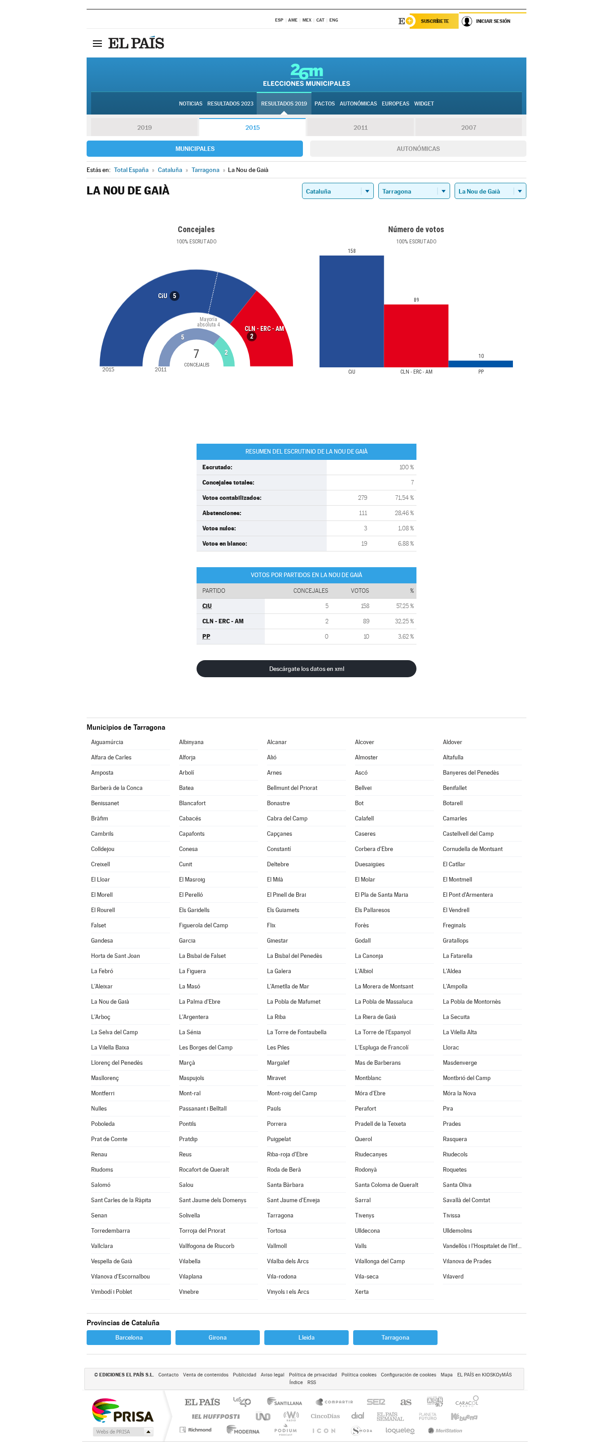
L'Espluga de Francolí (381, 1047)
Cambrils (102, 833)
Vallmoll (277, 1246)
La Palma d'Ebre (199, 1001)
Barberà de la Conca (117, 788)
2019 (144, 127)
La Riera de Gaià (375, 1017)
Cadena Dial (358, 1416)
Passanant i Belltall (203, 1108)
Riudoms (102, 1169)
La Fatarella (458, 956)
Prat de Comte (109, 1139)
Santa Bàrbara (285, 1185)
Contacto (168, 1375)
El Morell (102, 894)
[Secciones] (97, 43)
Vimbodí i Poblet (111, 1291)
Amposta (102, 772)
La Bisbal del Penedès (294, 956)
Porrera (277, 1123)
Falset (98, 925)
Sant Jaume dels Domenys (212, 1200)
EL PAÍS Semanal (391, 1416)
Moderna (240, 1429)
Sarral (363, 1200)
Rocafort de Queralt (204, 1169)
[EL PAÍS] (137, 43)
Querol (363, 1139)
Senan (99, 1215)
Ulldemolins (457, 1230)
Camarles (455, 818)
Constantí (279, 849)
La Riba (276, 1017)
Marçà (187, 1062)
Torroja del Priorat (202, 1230)
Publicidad (244, 1375)
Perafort (365, 1108)
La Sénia (190, 1032)
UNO (264, 1416)
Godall (363, 940)
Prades (452, 1123)
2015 (252, 127)
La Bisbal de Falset (202, 956)
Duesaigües (370, 864)
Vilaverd (453, 1276)
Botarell (453, 803)
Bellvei (363, 788)
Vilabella (190, 1261)
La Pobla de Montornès (472, 1001)
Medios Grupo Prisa (122, 1431)
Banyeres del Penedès (471, 772)
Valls (361, 1246)
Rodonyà (366, 1169)
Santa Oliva (457, 1185)
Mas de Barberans (378, 1062)
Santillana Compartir (334, 1402)
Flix (271, 925)
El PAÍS (202, 1402)
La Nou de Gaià (110, 1001)
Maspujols (191, 1078)
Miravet (276, 1078)
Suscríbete (435, 21)
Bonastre (278, 803)
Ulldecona (367, 1230)
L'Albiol (364, 971)
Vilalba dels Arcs (288, 1261)
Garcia (187, 940)
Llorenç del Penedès (117, 1062)
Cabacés (190, 818)
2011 (361, 127)
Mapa (447, 1375)
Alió (271, 757)
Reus (185, 1154)
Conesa (188, 849)
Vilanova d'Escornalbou (120, 1276)
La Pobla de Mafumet (293, 1001)
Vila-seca (367, 1276)
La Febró (102, 971)
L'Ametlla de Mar (288, 986)
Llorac (451, 1047)
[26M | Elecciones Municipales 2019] (306, 74)
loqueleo (401, 1429)
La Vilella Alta (460, 1032)
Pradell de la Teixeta (380, 1123)
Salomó (100, 1185)
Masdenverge (460, 1062)
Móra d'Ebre (370, 1093)
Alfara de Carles (111, 757)
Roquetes (455, 1169)
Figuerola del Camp (203, 925)
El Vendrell (456, 910)
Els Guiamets (283, 910)
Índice (296, 1382)
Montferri (102, 1093)
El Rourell (103, 910)
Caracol (464, 1402)
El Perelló (191, 894)
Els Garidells (194, 910)
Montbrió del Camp (466, 1078)
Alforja (187, 757)
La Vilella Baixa (110, 1047)
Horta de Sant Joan (115, 956)
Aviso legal (273, 1375)
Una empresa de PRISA (122, 1410)
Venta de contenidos (205, 1375)
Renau (99, 1154)
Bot (359, 803)
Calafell (364, 818)
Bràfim (99, 818)
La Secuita (456, 1017)
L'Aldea (452, 971)
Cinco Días (324, 1416)
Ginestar (277, 940)
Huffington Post (214, 1416)
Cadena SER (373, 1402)
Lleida (306, 1337)
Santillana (287, 1402)
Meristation (444, 1429)
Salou (186, 1185)
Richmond (197, 1429)
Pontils (187, 1123)
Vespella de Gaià (111, 1261)
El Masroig (192, 879)
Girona (218, 1337)
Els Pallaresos (372, 910)
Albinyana (191, 742)
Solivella (189, 1215)
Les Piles (278, 1047)
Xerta (362, 1291)
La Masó (189, 986)
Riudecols (455, 1154)
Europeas (395, 104)
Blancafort (192, 803)
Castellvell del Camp (468, 833)
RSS (311, 1382)
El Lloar (100, 879)
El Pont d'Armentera (468, 894)
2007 (468, 127)
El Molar (365, 879)
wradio (289, 1416)
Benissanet (105, 803)
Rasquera (455, 1139)
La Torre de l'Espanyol (383, 1032)
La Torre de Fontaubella (297, 1032)
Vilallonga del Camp (380, 1261)
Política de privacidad (313, 1375)
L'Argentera (194, 1017)
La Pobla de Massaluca (384, 1001)
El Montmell (457, 879)
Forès (362, 925)
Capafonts (192, 833)
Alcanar (277, 742)
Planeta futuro (424, 1416)
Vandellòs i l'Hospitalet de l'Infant (482, 1246)
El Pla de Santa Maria (381, 894)
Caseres (365, 833)
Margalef (278, 1062)
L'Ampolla (455, 986)
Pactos (325, 104)
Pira (448, 1108)
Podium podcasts (285, 1429)
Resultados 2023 (230, 104)
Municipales (195, 148)
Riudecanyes (371, 1154)
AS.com (402, 1402)
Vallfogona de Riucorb (206, 1246)
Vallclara (102, 1246)
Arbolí (186, 772)
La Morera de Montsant (384, 986)
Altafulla (453, 757)
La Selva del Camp (114, 1032)
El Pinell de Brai (286, 894)
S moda (361, 1429)
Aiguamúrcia (107, 742)
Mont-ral (190, 1093)
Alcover (364, 742)
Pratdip (188, 1139)
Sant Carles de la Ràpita (121, 1200)
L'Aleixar (102, 986)
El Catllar (454, 864)
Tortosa (276, 1230)
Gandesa (102, 940)
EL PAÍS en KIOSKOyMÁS (484, 1375)
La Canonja (369, 956)
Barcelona (129, 1337)
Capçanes (279, 833)
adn (431, 1402)
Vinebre (189, 1291)
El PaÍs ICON (324, 1429)
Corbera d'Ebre (374, 849)
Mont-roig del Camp (292, 1093)
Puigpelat (279, 1139)
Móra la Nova (459, 1093)
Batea (186, 788)
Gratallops (456, 940)
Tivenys (364, 1215)
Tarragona (280, 1215)
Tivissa (451, 1215)
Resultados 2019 (284, 104)
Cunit (185, 864)
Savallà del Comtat (466, 1200)
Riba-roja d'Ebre (287, 1154)
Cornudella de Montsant (473, 849)
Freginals (454, 925)
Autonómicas (418, 148)
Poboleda (103, 1123)
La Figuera (192, 971)
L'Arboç (100, 1017)
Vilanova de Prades (467, 1261)
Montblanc (368, 1078)
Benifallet (455, 788)
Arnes (274, 772)
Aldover (452, 742)
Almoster (366, 757)
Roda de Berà (284, 1169)
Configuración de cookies (408, 1375)
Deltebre (278, 864)
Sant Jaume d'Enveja (293, 1200)
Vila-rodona (282, 1276)
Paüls (274, 1108)
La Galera (279, 971)
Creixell (100, 864)
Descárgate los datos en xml (306, 668)
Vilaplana (190, 1276)
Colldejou (102, 849)
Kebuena (456, 1416)
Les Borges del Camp (205, 1047)
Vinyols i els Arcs (288, 1291)
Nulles (99, 1108)
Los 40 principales (245, 1402)
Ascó (361, 772)
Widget (424, 104)
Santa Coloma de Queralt (386, 1185)
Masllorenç (105, 1078)
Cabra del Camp (287, 818)
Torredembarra (110, 1230)
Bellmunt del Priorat (292, 788)
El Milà (275, 879)
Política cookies (359, 1375)
